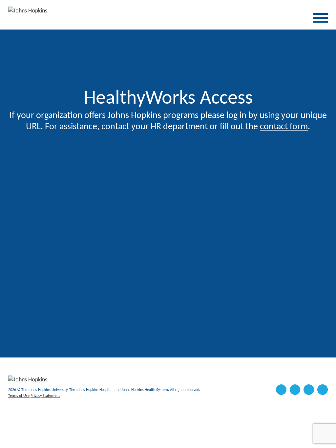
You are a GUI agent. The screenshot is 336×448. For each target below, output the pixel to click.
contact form (284, 127)
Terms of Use (19, 396)
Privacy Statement (45, 396)
